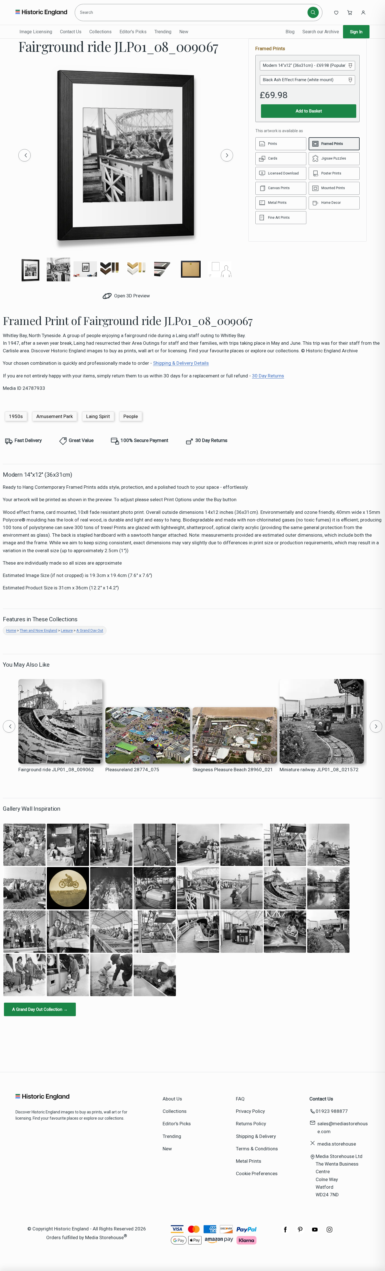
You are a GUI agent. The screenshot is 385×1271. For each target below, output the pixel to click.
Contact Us (70, 31)
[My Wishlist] (336, 12)
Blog (290, 31)
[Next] (227, 155)
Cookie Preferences (257, 1173)
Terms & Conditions (257, 1148)
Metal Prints (248, 1161)
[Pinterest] (300, 1232)
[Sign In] (363, 12)
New (183, 31)
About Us (172, 1099)
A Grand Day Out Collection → (40, 1009)
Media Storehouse (104, 1237)
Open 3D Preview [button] (131, 296)
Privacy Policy (250, 1111)
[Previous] (24, 155)
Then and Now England (38, 630)
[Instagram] (329, 1232)
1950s (16, 416)
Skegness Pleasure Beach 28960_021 (233, 769)
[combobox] (192, 12)
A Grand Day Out (89, 630)
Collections (100, 31)
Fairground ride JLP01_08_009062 (56, 769)
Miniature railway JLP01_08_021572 (319, 769)
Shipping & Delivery (256, 1136)
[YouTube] (314, 1232)
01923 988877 (332, 1111)
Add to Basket (309, 111)
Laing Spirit (98, 416)
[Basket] (350, 12)
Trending (162, 31)
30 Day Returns (268, 376)
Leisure (67, 630)
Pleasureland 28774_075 (132, 769)
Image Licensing (35, 31)
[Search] (313, 12)
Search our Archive (320, 31)
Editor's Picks (133, 31)
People (130, 416)
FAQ (240, 1099)
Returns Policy (251, 1123)
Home (11, 630)
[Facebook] (285, 1232)
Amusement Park (54, 416)
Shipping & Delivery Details (181, 363)
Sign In (356, 31)
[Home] (41, 12)
